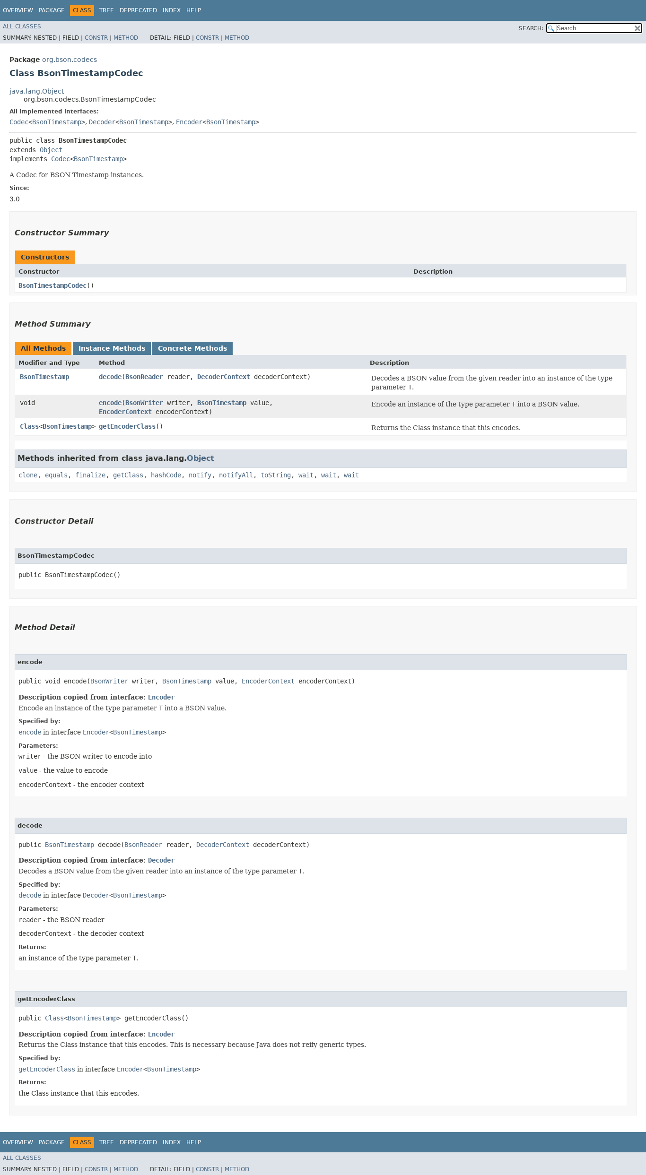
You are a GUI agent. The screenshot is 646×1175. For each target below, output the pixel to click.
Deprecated (138, 10)
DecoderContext (223, 376)
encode (110, 402)
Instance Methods (112, 348)
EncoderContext (125, 411)
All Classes (22, 26)
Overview (18, 10)
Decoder (102, 122)
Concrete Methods (192, 348)
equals (56, 475)
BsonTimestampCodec (52, 285)
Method (125, 38)
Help (193, 10)
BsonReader (144, 376)
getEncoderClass (127, 426)
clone (27, 475)
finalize (90, 475)
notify (200, 475)
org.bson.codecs (69, 59)
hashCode (166, 475)
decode (110, 376)
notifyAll (236, 475)
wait (306, 475)
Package (52, 10)
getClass (128, 475)
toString (276, 475)
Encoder (189, 122)
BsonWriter (144, 402)
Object (51, 150)
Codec (18, 122)
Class (29, 426)
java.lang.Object (36, 91)
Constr (96, 38)
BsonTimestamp (56, 122)
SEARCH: (531, 28)
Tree (106, 10)
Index (172, 10)
